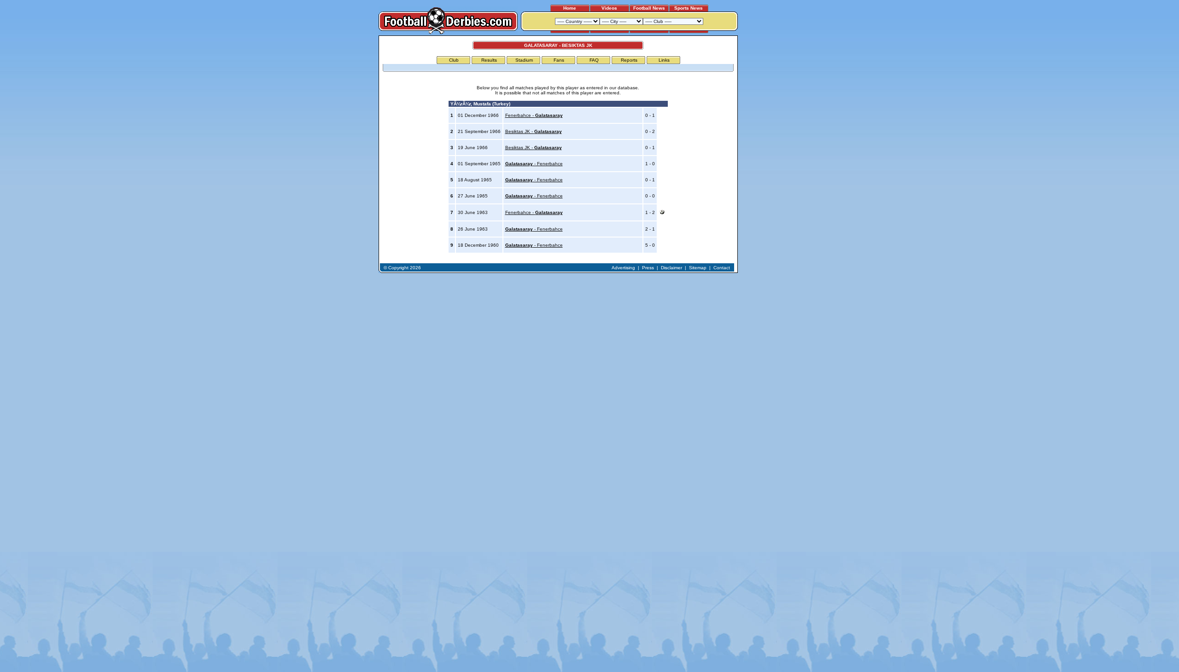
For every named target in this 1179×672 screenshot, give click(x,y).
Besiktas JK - (533, 131)
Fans (559, 60)
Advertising (623, 267)
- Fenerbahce (534, 163)
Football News (649, 8)
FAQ (594, 60)
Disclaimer (671, 267)
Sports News (688, 8)
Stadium (524, 60)
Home (569, 8)
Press (648, 267)
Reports (629, 60)
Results (489, 60)
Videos (609, 8)
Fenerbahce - (534, 115)
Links (664, 60)
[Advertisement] (772, 173)
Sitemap (697, 267)
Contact (721, 267)
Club (454, 60)
